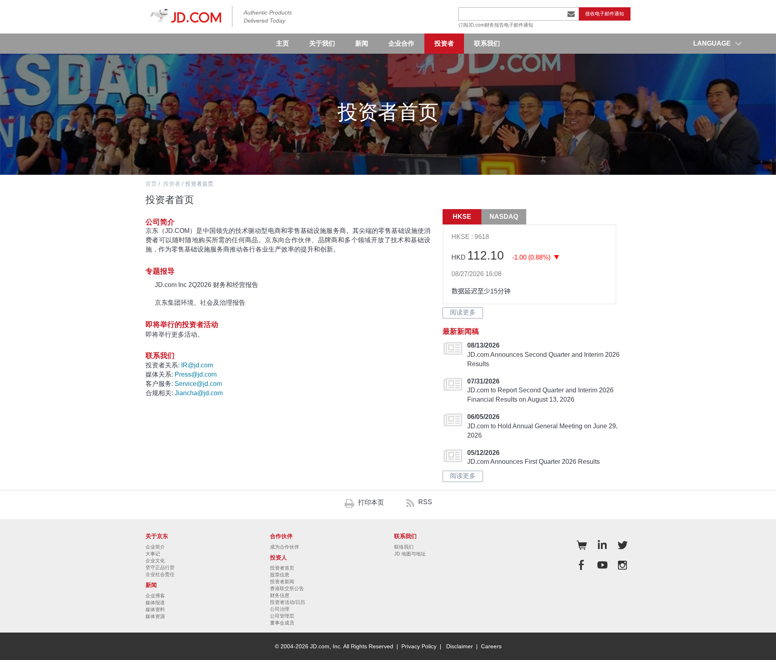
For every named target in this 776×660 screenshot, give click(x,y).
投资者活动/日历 (287, 602)
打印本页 (371, 502)
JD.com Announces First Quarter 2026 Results (533, 461)
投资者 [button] (444, 43)
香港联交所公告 (287, 588)
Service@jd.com (198, 383)
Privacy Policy (418, 646)
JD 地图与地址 (410, 554)
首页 (151, 183)
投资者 (171, 183)
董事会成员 (282, 623)
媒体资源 (155, 616)
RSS (425, 502)
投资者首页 (282, 568)
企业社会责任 (160, 574)
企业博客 (155, 596)
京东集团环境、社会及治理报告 (200, 302)
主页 (282, 43)
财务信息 (279, 595)
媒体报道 (155, 603)
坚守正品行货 (160, 567)
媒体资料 (155, 609)
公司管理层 (282, 616)
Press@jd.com (196, 374)
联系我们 (487, 43)
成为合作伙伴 (284, 547)
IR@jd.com (197, 365)
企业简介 (155, 547)
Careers (491, 646)
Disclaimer (459, 646)
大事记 (153, 554)
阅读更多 (463, 312)
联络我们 (403, 547)
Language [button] (712, 43)
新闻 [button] (361, 43)
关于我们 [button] (322, 43)
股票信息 (279, 575)
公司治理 (279, 609)
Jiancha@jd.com (199, 393)
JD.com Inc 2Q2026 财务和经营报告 (206, 284)
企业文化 (155, 561)
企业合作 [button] (401, 43)
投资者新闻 (282, 582)
